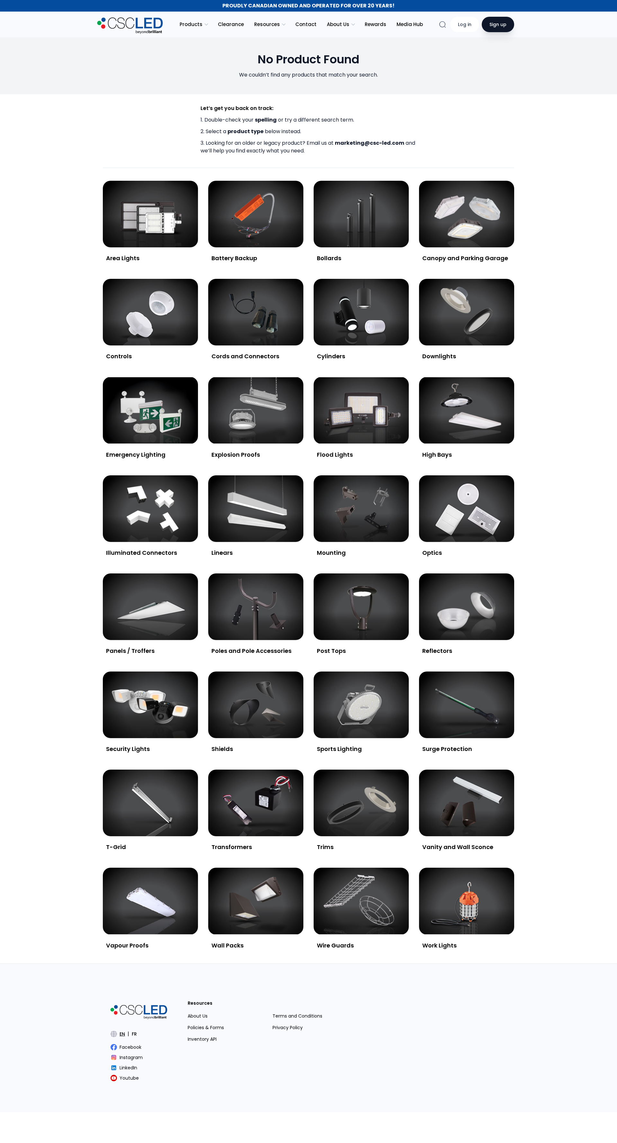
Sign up (497, 24)
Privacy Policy (288, 1027)
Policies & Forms (206, 1027)
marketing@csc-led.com (369, 143)
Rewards (375, 24)
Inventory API (202, 1039)
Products (191, 24)
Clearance (231, 24)
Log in (464, 24)
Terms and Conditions (297, 1016)
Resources (267, 24)
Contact (306, 24)
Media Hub (410, 24)
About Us (338, 24)
